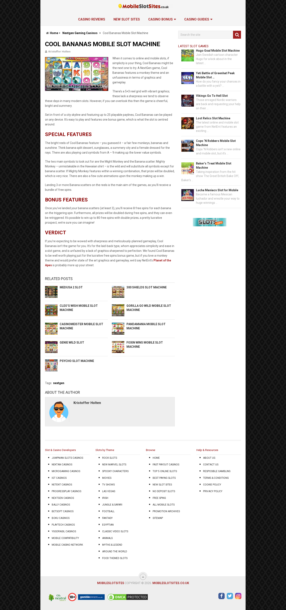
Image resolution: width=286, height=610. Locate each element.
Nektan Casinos (62, 464)
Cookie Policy (212, 484)
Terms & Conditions (216, 477)
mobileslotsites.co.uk (170, 583)
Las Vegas (108, 491)
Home (54, 33)
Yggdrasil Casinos (64, 531)
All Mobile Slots (164, 504)
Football (108, 511)
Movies (106, 477)
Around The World (114, 551)
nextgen (58, 383)
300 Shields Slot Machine (146, 287)
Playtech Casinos (63, 524)
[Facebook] (221, 596)
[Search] (237, 35)
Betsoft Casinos (62, 511)
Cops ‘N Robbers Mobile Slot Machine (216, 143)
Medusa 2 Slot (71, 287)
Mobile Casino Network (67, 544)
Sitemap (158, 518)
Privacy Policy (212, 491)
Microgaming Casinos (66, 471)
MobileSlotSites (110, 583)
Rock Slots (109, 457)
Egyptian (108, 524)
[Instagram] (238, 596)
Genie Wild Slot (72, 342)
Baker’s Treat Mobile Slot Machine (213, 165)
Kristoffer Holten (59, 51)
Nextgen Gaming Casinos (80, 33)
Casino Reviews (91, 19)
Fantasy (107, 518)
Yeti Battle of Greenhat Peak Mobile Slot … (215, 75)
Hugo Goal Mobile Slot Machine (218, 50)
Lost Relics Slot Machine (213, 118)
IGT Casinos (59, 477)
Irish (105, 498)
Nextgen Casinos (63, 498)
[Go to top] (143, 577)
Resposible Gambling (217, 471)
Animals (107, 538)
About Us (209, 457)
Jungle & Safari (112, 504)
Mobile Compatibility (65, 538)
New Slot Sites (126, 19)
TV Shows (108, 484)
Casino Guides (196, 19)
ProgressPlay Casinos (66, 491)
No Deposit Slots (164, 491)
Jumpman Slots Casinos (67, 457)
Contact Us (210, 464)
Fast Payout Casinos (166, 464)
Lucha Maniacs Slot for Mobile (217, 190)
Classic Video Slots (115, 531)
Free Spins (159, 498)
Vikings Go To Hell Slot (212, 95)
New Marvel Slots (114, 464)
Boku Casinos (61, 518)
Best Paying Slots (164, 477)
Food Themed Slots (115, 558)
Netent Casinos (62, 484)
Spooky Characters (115, 471)
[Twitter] (230, 596)
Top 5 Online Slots (165, 471)
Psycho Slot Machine (77, 361)
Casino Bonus (160, 19)
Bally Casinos (61, 504)
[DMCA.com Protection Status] (128, 600)
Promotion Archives (166, 511)
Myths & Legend (112, 544)
